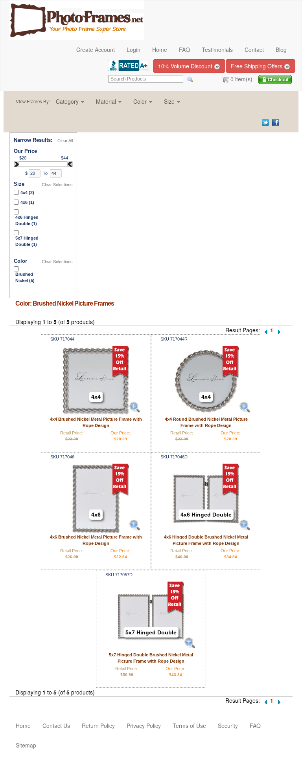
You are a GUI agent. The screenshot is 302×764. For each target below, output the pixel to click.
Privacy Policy (144, 725)
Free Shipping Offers (257, 66)
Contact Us (56, 725)
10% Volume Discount (186, 66)
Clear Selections (57, 184)
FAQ (184, 49)
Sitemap (26, 745)
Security (228, 725)
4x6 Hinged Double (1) (27, 220)
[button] (70, 101)
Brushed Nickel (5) (25, 277)
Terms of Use (189, 725)
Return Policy (98, 725)
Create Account (95, 49)
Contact (254, 49)
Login (133, 49)
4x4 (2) (27, 192)
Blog (281, 49)
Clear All (65, 140)
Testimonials (217, 49)
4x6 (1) (27, 202)
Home (159, 49)
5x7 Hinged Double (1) (27, 241)
